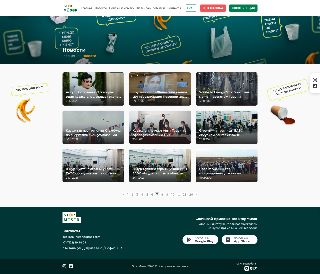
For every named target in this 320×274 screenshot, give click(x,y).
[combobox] (191, 8)
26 (191, 194)
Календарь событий (151, 8)
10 (172, 194)
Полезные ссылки (121, 8)
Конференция (243, 8)
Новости (101, 8)
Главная (86, 8)
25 (184, 194)
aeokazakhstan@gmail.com (81, 236)
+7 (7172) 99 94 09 (74, 242)
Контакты (174, 8)
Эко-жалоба (213, 8)
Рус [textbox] (189, 8)
